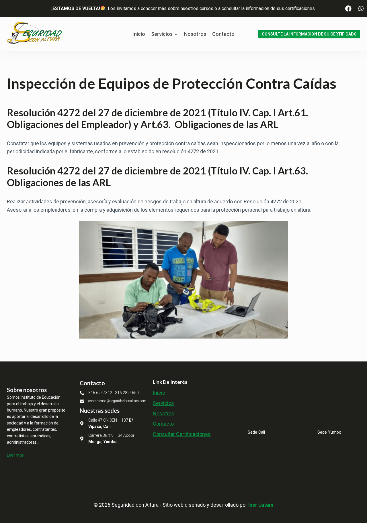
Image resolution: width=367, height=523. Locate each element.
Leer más (15, 455)
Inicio (138, 34)
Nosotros (195, 34)
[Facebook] (348, 8)
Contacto (223, 34)
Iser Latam (261, 505)
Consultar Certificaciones (182, 434)
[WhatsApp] (361, 8)
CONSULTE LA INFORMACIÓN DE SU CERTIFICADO (309, 34)
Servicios (163, 403)
